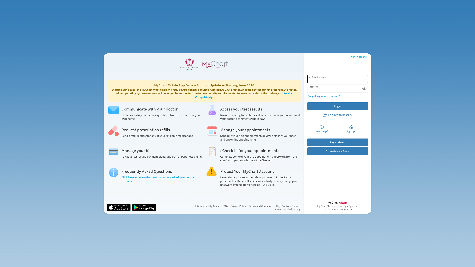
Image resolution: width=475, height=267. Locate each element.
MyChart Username (318, 77)
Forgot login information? (324, 96)
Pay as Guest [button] (337, 142)
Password (313, 86)
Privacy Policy (238, 206)
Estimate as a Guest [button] (338, 151)
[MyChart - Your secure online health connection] (204, 64)
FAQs (225, 206)
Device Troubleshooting (286, 209)
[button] (364, 89)
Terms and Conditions (261, 206)
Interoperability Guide (207, 206)
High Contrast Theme (288, 206)
